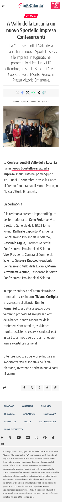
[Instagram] (36, 437)
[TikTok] (53, 437)
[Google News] (28, 437)
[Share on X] (27, 92)
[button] (5, 5)
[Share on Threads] (38, 92)
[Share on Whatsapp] (33, 92)
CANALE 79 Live (55, 5)
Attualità (31, 16)
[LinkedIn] (2, 443)
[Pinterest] (44, 437)
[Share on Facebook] (22, 92)
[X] (10, 437)
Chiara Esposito (21, 101)
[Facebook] (2, 437)
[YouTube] (19, 437)
